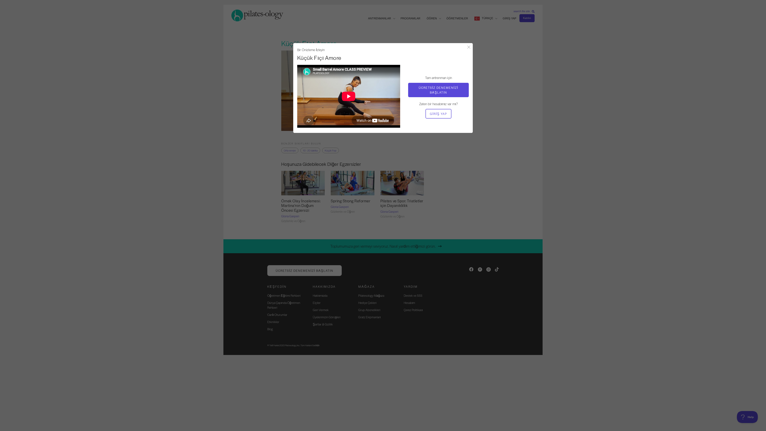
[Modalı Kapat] (468, 47)
